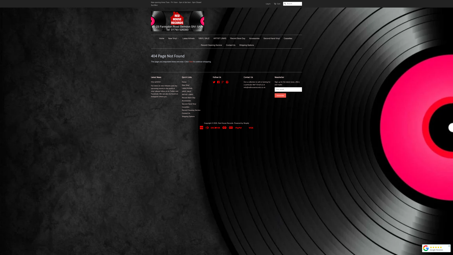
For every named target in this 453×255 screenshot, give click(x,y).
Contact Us (230, 45)
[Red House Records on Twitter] (214, 82)
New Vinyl (172, 38)
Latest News (156, 77)
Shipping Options (246, 45)
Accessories (254, 38)
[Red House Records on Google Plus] (222, 82)
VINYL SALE (204, 38)
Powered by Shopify (241, 123)
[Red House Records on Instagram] (227, 82)
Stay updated (155, 82)
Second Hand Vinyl (272, 38)
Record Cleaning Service (211, 45)
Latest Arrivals (189, 38)
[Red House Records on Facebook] (218, 82)
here (191, 62)
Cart (278, 3)
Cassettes (288, 38)
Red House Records (225, 123)
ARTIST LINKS (220, 38)
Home (161, 38)
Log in (268, 3)
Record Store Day (237, 38)
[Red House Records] (425, 251)
